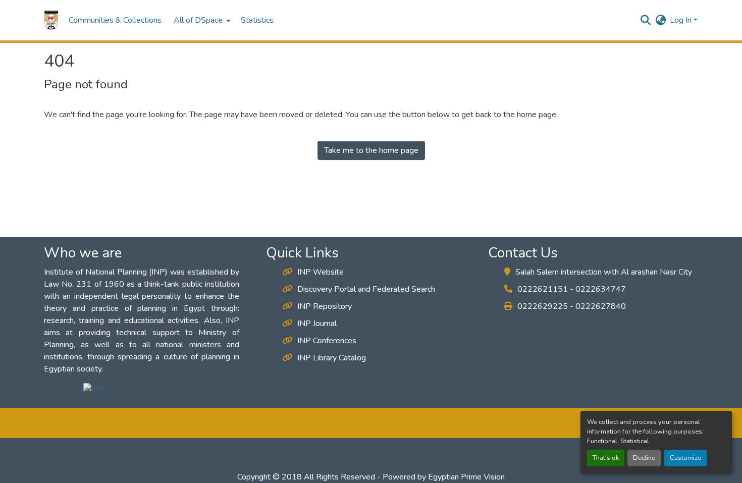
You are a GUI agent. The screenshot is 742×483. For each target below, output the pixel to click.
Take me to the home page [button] (371, 150)
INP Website (320, 272)
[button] (51, 20)
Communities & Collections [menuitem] (115, 20)
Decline (644, 457)
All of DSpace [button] (198, 20)
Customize (685, 457)
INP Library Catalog (331, 357)
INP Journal (317, 323)
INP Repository (324, 306)
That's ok (606, 457)
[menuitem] (201, 20)
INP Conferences (326, 340)
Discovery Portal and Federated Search (366, 289)
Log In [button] (682, 20)
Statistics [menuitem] (257, 20)
